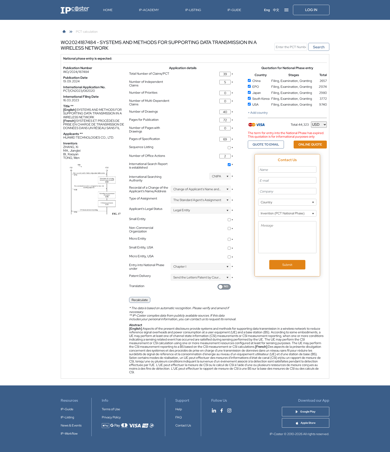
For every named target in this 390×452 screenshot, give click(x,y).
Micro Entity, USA (141, 256)
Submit (287, 265)
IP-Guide (234, 10)
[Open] (227, 176)
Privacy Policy (111, 417)
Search (319, 47)
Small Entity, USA (141, 247)
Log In (311, 9)
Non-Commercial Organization (141, 229)
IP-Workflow (69, 433)
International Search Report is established (148, 165)
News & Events (71, 425)
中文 (276, 10)
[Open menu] (286, 10)
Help (178, 409)
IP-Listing (193, 10)
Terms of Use (111, 409)
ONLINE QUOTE (310, 144)
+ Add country (258, 112)
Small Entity (137, 219)
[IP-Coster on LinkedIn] (214, 410)
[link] (64, 31)
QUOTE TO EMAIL (266, 144)
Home (108, 10)
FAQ (178, 417)
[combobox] (220, 176)
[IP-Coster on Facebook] (221, 410)
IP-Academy (149, 10)
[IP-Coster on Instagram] (229, 410)
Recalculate (140, 300)
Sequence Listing (141, 147)
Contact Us (183, 425)
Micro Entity (137, 238)
